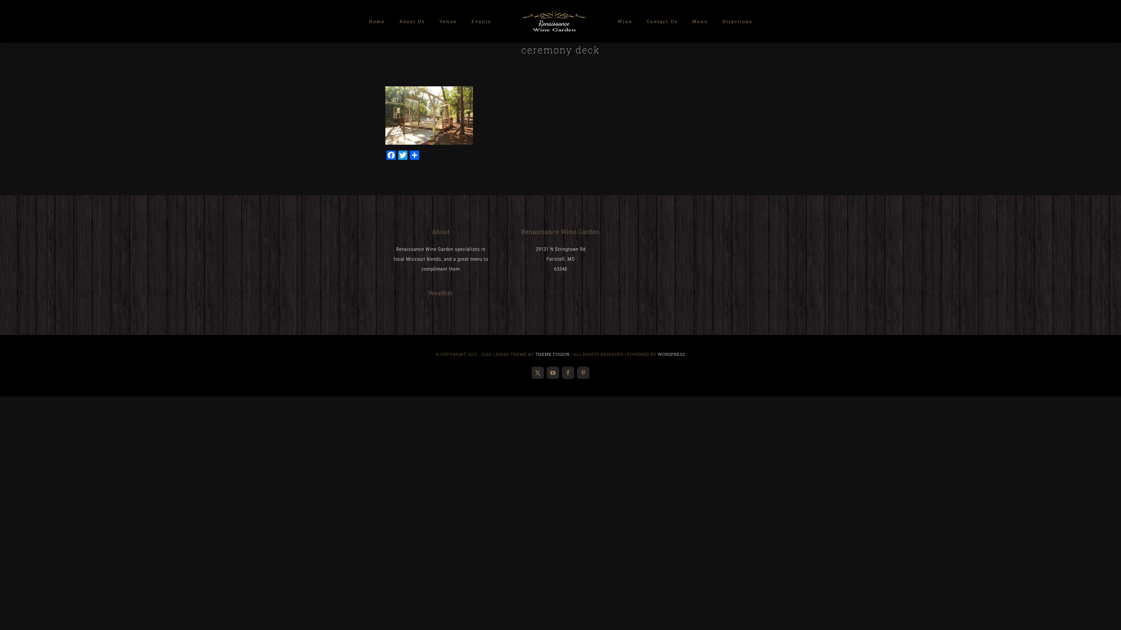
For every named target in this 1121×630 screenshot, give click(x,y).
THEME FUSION (552, 354)
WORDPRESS (671, 354)
